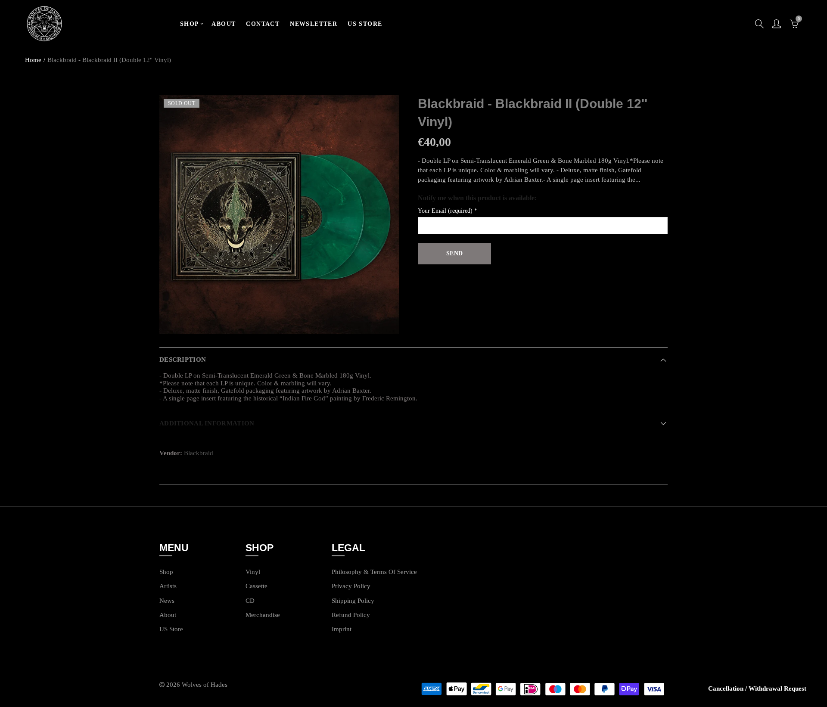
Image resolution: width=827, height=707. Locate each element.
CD (250, 600)
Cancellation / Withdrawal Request (757, 688)
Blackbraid (198, 453)
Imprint (341, 629)
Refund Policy (351, 614)
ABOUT (223, 24)
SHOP (189, 24)
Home (33, 59)
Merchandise (263, 614)
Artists (168, 586)
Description (182, 359)
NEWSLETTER (313, 24)
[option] (279, 214)
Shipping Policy (353, 600)
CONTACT (263, 24)
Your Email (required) (447, 211)
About (167, 614)
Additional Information (206, 423)
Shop (166, 571)
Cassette (256, 586)
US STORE (365, 24)
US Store (171, 629)
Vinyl (253, 571)
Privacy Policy (351, 586)
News (166, 600)
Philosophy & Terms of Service (374, 571)
